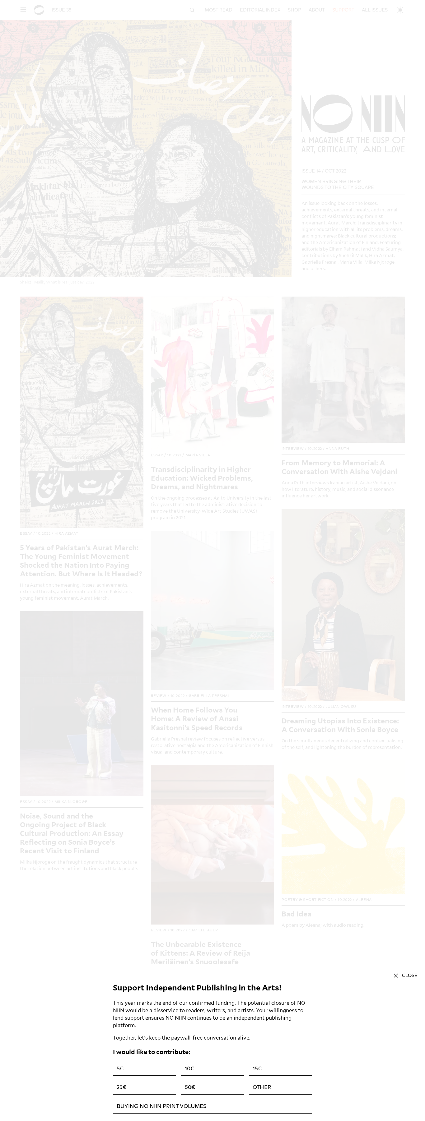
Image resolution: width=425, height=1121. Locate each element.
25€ (121, 1087)
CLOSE (410, 975)
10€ (189, 1068)
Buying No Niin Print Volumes (162, 1106)
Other (262, 1087)
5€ (120, 1068)
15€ (257, 1068)
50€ (190, 1087)
